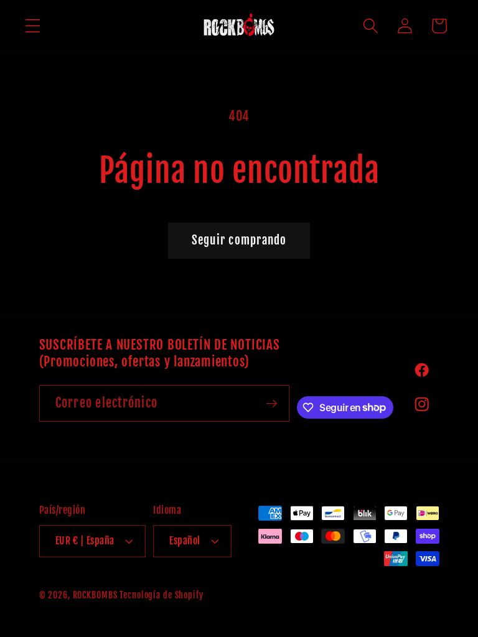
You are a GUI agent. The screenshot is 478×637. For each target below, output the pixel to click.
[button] (33, 26)
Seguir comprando (239, 240)
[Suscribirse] (272, 403)
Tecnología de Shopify (161, 595)
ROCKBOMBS (95, 595)
